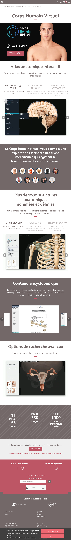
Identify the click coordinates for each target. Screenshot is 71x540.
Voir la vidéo (16, 46)
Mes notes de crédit (42, 527)
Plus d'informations (12, 538)
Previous (2, 319)
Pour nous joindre (9, 511)
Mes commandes (41, 525)
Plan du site (40, 513)
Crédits (39, 515)
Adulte (32, 478)
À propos (39, 511)
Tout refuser (52, 531)
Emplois (6, 515)
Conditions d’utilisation (10, 523)
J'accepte (53, 536)
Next (69, 319)
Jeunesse (39, 478)
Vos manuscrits (8, 513)
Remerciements (41, 517)
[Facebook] (17, 469)
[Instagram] (22, 469)
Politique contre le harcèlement (12, 527)
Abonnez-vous (15, 53)
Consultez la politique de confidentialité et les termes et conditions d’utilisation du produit (35, 453)
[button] (67, 117)
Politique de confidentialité (11, 525)
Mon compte (40, 523)
